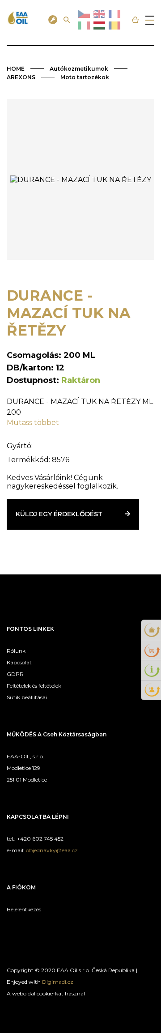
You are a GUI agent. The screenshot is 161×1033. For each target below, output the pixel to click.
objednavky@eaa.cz (52, 850)
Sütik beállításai (27, 697)
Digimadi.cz (57, 981)
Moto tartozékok (84, 77)
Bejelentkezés (24, 909)
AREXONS (21, 77)
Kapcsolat (19, 662)
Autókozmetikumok (79, 68)
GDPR (15, 674)
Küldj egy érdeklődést (59, 514)
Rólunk (16, 650)
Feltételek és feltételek (34, 685)
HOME (16, 68)
